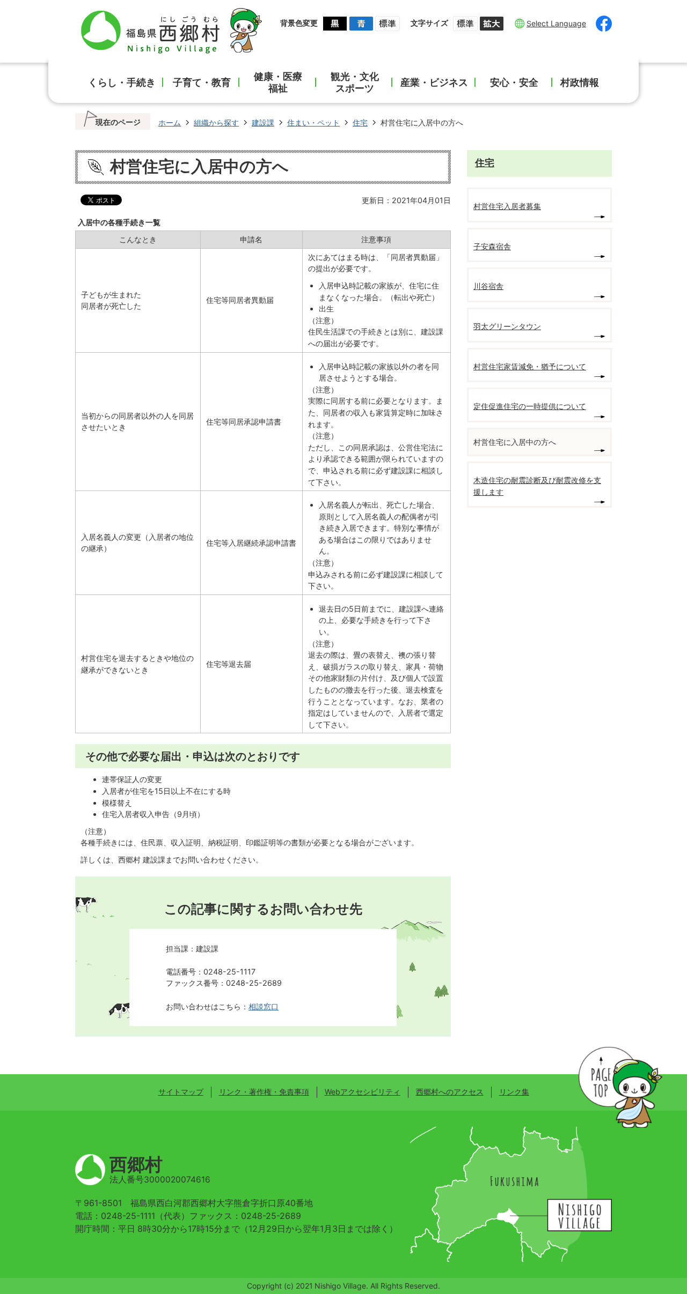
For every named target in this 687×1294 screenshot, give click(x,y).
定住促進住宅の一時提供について (529, 406)
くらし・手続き (122, 82)
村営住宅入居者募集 (507, 206)
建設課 (263, 122)
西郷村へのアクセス (450, 1091)
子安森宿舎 (492, 246)
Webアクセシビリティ (362, 1091)
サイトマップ (180, 1091)
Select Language (556, 23)
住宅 (360, 122)
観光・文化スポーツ (355, 82)
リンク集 (514, 1091)
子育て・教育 (202, 82)
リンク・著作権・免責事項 (264, 1091)
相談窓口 (264, 1006)
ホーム (169, 122)
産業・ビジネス (434, 82)
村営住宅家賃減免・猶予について (529, 366)
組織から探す (216, 122)
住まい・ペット (313, 122)
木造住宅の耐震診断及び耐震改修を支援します (537, 485)
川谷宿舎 (488, 286)
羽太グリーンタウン (507, 326)
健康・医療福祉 (278, 82)
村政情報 (579, 82)
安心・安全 (514, 82)
